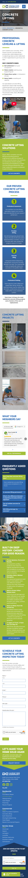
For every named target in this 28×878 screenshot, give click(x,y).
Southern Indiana (7, 839)
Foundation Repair (8, 794)
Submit (6, 739)
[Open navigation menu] (24, 6)
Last (3, 683)
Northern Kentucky (8, 837)
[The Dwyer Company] (10, 6)
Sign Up (14, 868)
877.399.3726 (9, 1)
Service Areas (7, 826)
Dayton (4, 831)
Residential (10, 28)
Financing (5, 802)
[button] (2, 439)
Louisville (5, 835)
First (3, 677)
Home (4, 28)
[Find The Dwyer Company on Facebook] (3, 784)
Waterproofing (6, 798)
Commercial (7, 809)
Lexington (5, 833)
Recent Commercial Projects (10, 822)
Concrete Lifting (7, 796)
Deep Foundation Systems (10, 811)
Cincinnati (5, 829)
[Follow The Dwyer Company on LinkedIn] (7, 784)
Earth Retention (7, 816)
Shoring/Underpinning (9, 818)
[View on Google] (5, 433)
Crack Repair (6, 800)
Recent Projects (7, 805)
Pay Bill (4, 788)
